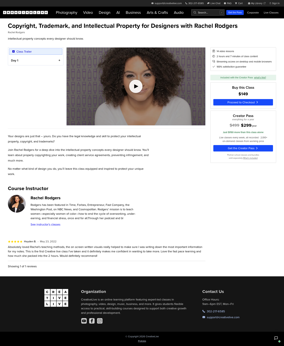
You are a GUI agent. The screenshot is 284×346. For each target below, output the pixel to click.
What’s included (250, 158)
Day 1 (14, 60)
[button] (276, 338)
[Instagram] (100, 321)
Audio (179, 12)
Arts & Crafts (157, 12)
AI (118, 12)
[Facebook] (92, 321)
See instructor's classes (45, 224)
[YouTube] (84, 321)
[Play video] (136, 86)
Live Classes (271, 12)
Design (104, 12)
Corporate (253, 12)
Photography (66, 12)
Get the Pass (235, 12)
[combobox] (207, 12)
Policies (142, 341)
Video (88, 12)
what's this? (260, 77)
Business (133, 12)
